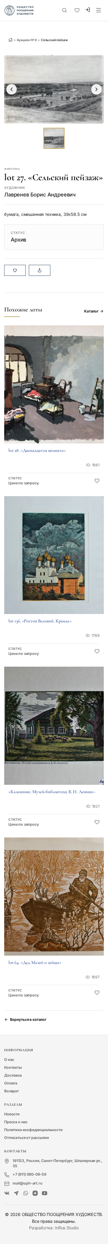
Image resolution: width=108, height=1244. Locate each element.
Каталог (91, 311)
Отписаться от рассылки (26, 1137)
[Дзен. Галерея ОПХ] (35, 1193)
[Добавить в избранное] (97, 481)
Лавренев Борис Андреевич (40, 194)
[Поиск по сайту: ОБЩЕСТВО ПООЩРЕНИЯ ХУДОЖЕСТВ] (64, 10)
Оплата (10, 1083)
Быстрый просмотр (54, 391)
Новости (12, 1114)
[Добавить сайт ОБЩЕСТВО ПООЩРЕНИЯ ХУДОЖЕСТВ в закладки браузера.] (77, 10)
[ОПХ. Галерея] (16, 1193)
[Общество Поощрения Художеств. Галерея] (6, 1193)
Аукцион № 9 (27, 40)
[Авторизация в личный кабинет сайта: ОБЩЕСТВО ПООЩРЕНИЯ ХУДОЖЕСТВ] (87, 10)
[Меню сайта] (98, 10)
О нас (9, 1059)
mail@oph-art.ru (27, 1183)
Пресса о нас (16, 1122)
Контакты (13, 1067)
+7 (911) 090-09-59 (29, 1174)
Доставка (13, 1075)
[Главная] (10, 40)
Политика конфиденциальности (33, 1129)
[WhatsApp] (25, 1193)
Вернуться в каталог (28, 1019)
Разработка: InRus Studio (54, 1227)
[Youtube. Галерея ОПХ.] (44, 1193)
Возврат (11, 1091)
